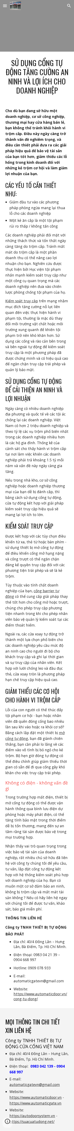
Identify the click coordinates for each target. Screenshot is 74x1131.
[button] (5, 5)
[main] (37, 76)
